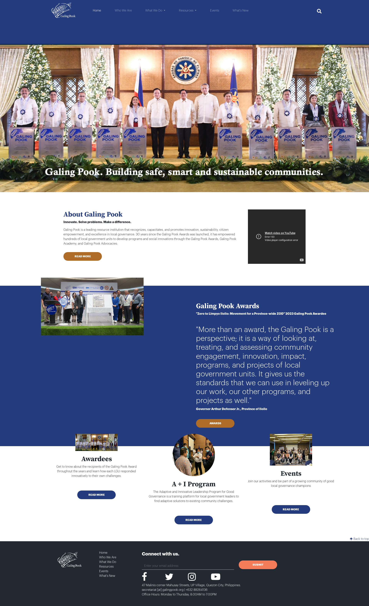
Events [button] (214, 10)
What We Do (107, 562)
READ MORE (83, 256)
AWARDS (215, 423)
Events (103, 571)
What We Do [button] (154, 10)
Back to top (361, 538)
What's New (107, 575)
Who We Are (107, 557)
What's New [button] (240, 10)
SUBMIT (258, 564)
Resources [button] (186, 10)
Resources (106, 566)
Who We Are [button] (123, 10)
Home (103, 552)
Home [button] (97, 10)
